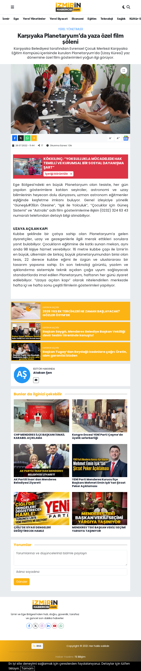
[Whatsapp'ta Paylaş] (27, 138)
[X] (35, 626)
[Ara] (128, 7)
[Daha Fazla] (34, 138)
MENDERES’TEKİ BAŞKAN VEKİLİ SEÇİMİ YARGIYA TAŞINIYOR (99, 529)
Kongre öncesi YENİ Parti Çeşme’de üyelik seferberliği (97, 436)
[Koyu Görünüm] (123, 7)
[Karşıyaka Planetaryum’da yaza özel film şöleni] (70, 99)
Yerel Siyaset (59, 18)
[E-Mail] (36, 380)
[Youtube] (54, 626)
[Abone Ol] (126, 138)
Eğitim (92, 18)
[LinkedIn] (48, 626)
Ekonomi (78, 18)
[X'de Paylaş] (21, 138)
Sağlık (121, 18)
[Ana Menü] (12, 7)
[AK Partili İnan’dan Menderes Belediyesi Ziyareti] (41, 460)
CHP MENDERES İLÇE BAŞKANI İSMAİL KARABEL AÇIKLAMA (39, 436)
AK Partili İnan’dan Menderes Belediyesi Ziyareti (35, 481)
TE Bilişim (79, 656)
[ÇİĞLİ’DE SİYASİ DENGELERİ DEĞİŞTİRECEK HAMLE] (41, 508)
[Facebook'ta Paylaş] (14, 138)
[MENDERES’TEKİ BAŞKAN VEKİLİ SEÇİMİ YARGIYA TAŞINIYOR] (99, 508)
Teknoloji (106, 18)
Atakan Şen (42, 372)
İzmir (6, 18)
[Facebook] (29, 626)
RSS (38, 646)
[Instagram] (42, 626)
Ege (16, 18)
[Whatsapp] (61, 626)
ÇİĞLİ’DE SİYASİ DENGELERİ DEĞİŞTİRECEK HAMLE (32, 529)
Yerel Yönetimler (34, 18)
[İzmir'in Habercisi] (68, 7)
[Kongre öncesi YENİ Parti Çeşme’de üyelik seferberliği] (99, 416)
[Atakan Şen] (22, 375)
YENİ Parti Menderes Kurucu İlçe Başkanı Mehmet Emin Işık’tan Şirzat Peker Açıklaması (99, 482)
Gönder (21, 582)
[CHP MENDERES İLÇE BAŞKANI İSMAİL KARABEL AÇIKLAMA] (41, 416)
